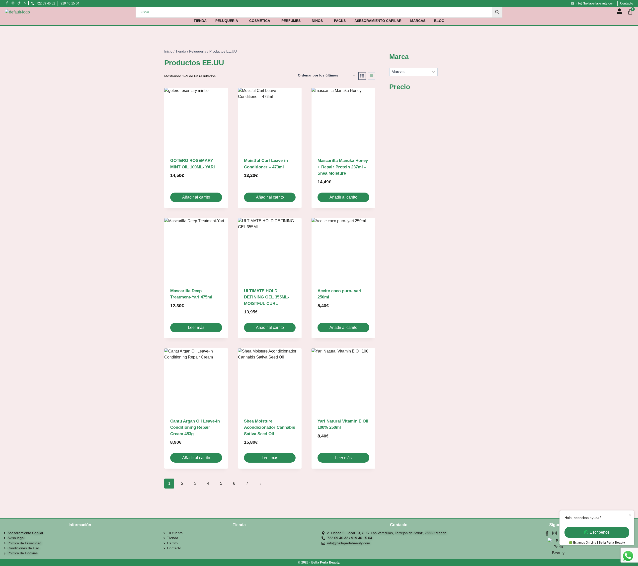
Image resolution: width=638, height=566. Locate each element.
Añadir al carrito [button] (196, 197)
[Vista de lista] (371, 76)
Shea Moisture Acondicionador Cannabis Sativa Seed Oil (269, 427)
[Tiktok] (19, 3)
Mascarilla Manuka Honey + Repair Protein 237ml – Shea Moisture (343, 167)
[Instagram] (13, 3)
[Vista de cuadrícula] (362, 76)
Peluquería (226, 21)
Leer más (196, 327)
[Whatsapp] (25, 3)
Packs (340, 21)
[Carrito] (630, 12)
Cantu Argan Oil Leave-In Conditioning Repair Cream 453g (195, 427)
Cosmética (259, 21)
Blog (439, 21)
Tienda (200, 21)
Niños (317, 21)
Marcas (417, 21)
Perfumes (291, 21)
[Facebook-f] (7, 3)
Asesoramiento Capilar (377, 21)
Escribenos (600, 532)
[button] (227, 21)
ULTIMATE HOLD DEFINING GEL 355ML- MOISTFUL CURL (266, 297)
